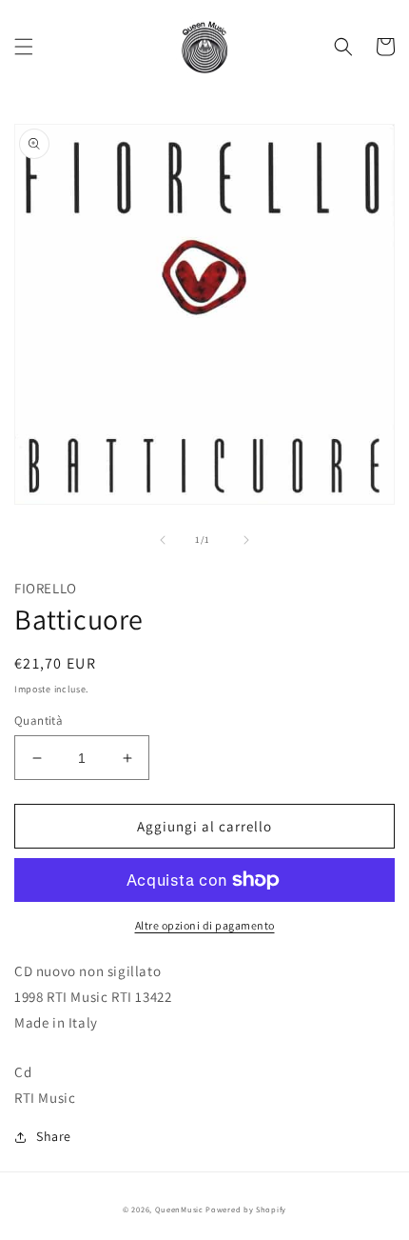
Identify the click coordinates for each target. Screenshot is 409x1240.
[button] (24, 47)
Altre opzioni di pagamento (205, 925)
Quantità (38, 720)
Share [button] (53, 1136)
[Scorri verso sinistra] (163, 540)
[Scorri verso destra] (246, 540)
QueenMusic (179, 1209)
